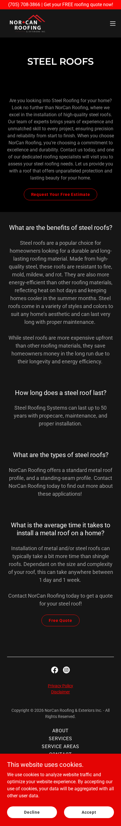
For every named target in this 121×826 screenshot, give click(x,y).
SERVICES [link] (60, 738)
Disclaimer (60, 692)
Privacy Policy (60, 685)
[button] (113, 23)
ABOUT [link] (60, 730)
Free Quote (60, 620)
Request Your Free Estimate (60, 194)
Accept (89, 812)
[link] (28, 23)
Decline (32, 812)
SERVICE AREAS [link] (60, 746)
